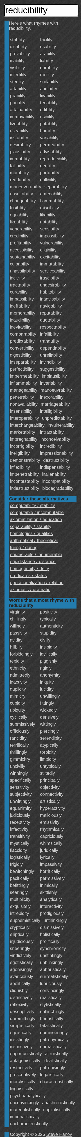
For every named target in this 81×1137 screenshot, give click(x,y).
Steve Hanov (59, 1134)
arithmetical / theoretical (34, 540)
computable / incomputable (37, 512)
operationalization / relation (36, 582)
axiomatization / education (36, 519)
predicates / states (28, 575)
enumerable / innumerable (36, 554)
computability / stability (32, 505)
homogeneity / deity (29, 568)
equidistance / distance (33, 561)
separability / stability (30, 526)
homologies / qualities (31, 533)
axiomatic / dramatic (30, 589)
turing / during (24, 547)
